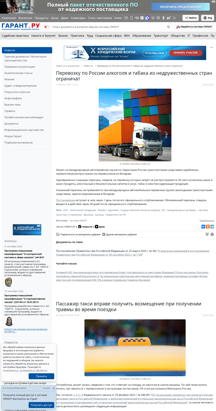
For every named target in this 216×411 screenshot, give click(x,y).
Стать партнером (100, 18)
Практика (77, 35)
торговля (203, 210)
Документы (11, 123)
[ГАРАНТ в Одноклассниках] (163, 18)
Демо (64, 18)
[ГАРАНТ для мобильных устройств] (131, 18)
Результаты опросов (17, 92)
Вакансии (25, 18)
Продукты (41, 18)
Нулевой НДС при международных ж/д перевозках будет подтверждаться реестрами (108, 272)
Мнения (9, 79)
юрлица (99, 214)
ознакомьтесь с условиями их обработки (25, 370)
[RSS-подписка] (174, 18)
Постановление (65, 200)
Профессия (200, 35)
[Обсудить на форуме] (207, 234)
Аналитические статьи (18, 73)
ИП (163, 210)
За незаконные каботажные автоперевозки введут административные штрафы (149, 276)
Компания (9, 18)
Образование (141, 35)
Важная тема (12, 104)
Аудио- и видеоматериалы (20, 85)
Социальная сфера (108, 35)
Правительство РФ (116, 214)
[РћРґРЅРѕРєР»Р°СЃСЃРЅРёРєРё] (208, 226)
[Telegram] (212, 226)
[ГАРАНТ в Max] (147, 18)
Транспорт (161, 35)
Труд (90, 35)
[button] (194, 27)
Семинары (78, 18)
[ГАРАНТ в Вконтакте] (137, 18)
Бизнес (63, 35)
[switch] (46, 27)
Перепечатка (207, 220)
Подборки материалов (18, 142)
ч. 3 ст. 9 (78, 395)
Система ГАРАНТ (78, 220)
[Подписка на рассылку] (126, 18)
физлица (88, 214)
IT (189, 35)
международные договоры (181, 210)
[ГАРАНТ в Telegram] (153, 18)
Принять (41, 376)
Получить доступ (41, 405)
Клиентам (121, 18)
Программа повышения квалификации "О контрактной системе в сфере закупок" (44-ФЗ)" (24, 254)
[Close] (53, 388)
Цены (55, 18)
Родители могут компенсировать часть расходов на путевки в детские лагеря (25, 381)
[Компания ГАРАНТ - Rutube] (169, 18)
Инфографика (13, 98)
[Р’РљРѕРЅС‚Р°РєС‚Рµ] (203, 226)
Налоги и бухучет (43, 35)
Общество (178, 35)
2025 (65, 210)
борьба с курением (108, 210)
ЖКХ (127, 35)
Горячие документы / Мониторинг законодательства (25, 58)
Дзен (102, 226)
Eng (210, 17)
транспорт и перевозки (69, 214)
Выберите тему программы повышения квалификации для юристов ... (25, 330)
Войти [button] (193, 17)
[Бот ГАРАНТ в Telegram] (158, 18)
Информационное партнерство (24, 130)
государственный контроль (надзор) (140, 210)
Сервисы (9, 111)
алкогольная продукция (83, 210)
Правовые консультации (19, 66)
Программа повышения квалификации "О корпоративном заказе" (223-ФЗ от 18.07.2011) (24, 299)
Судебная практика (15, 35)
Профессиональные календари (23, 117)
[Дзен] (142, 17)
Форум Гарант (13, 136)
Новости (9, 50)
